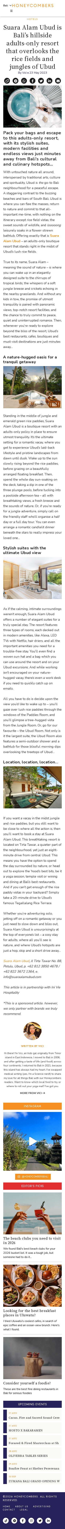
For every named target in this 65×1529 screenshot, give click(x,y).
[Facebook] (23, 1521)
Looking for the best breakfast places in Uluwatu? (29, 1313)
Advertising (42, 1506)
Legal (24, 1509)
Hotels (32, 19)
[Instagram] (31, 1521)
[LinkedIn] (48, 1521)
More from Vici (31, 1093)
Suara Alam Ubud (16, 961)
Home (6, 1506)
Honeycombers (26, 1496)
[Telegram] (14, 1521)
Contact (9, 1509)
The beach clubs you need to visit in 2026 (32, 1240)
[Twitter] (40, 1521)
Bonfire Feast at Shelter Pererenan (34, 1468)
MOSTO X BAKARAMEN (26, 1430)
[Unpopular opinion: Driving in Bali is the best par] (32, 1141)
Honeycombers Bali (32, 5)
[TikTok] (6, 1521)
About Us (21, 1506)
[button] (11, 11)
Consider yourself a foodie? (27, 1383)
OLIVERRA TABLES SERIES (28, 1456)
